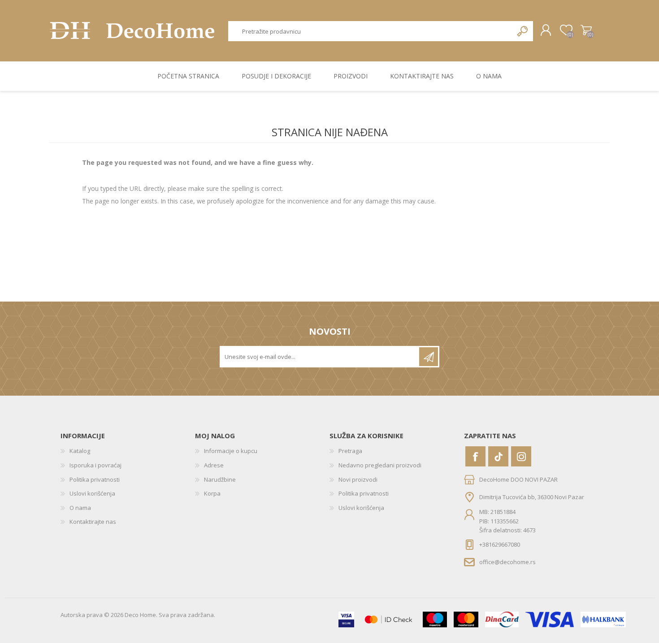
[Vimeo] (498, 456)
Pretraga (523, 31)
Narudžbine (220, 479)
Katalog (79, 451)
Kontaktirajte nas (92, 522)
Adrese (214, 465)
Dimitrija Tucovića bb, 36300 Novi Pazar (531, 497)
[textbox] (370, 31)
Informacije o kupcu (230, 451)
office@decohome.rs (507, 561)
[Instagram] (521, 456)
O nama (80, 508)
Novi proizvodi (357, 479)
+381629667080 (499, 544)
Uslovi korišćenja (92, 493)
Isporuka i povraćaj (95, 465)
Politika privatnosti (94, 479)
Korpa (586, 30)
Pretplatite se (428, 356)
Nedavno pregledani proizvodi (379, 465)
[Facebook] (475, 456)
